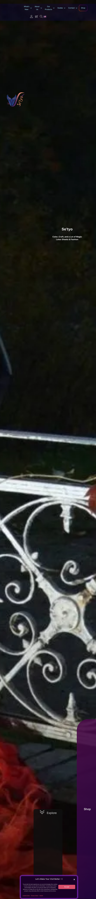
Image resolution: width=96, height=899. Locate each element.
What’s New (26, 8)
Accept (66, 887)
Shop (83, 8)
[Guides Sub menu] (65, 8)
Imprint (41, 895)
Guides (60, 8)
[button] (74, 879)
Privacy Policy (35, 895)
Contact (71, 8)
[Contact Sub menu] (77, 8)
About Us (37, 8)
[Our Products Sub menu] (54, 8)
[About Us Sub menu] (41, 8)
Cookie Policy (26, 895)
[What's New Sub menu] (31, 8)
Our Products (48, 8)
